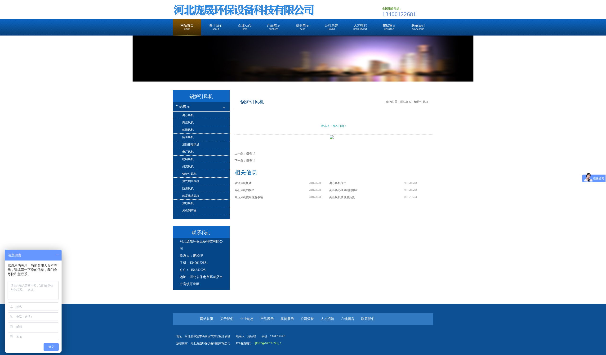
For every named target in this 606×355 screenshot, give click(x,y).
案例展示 (287, 319)
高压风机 (188, 122)
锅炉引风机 (189, 173)
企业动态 (247, 319)
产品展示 (182, 106)
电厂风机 (188, 151)
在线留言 (347, 319)
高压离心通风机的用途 (343, 190)
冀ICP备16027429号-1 (268, 343)
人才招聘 (328, 319)
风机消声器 (189, 210)
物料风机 (188, 159)
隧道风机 (188, 137)
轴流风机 (188, 129)
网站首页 (406, 101)
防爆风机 (188, 188)
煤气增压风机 (190, 181)
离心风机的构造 (244, 190)
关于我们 (226, 319)
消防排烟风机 (190, 144)
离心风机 (188, 115)
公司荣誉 (307, 319)
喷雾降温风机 (190, 196)
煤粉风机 (188, 203)
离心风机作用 (337, 183)
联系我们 (367, 319)
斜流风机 (188, 166)
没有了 (251, 153)
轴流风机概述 (243, 183)
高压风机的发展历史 (342, 197)
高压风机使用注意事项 (249, 197)
